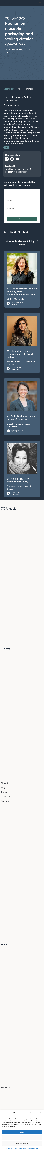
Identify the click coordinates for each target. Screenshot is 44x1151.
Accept (22, 1132)
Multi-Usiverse (10, 100)
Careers (4, 791)
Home (6, 97)
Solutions (5, 1087)
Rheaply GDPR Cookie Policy (14, 1148)
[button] (41, 1113)
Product (4, 944)
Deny (22, 1138)
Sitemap (5, 800)
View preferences (22, 1143)
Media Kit (5, 796)
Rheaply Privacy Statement (30, 1148)
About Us (5, 782)
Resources (16, 97)
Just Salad (8, 129)
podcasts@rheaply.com (16, 171)
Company (5, 648)
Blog (3, 787)
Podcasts (28, 97)
